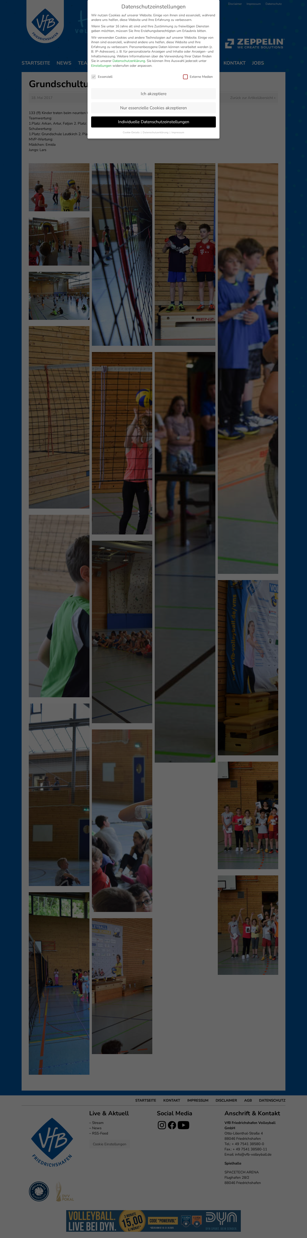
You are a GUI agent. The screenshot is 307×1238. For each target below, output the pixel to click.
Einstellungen (101, 65)
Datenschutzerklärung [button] (156, 132)
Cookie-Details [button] (131, 132)
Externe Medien (201, 76)
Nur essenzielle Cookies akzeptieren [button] (153, 108)
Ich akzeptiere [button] (153, 94)
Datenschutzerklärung (128, 61)
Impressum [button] (177, 132)
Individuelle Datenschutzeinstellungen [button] (153, 122)
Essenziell (105, 76)
